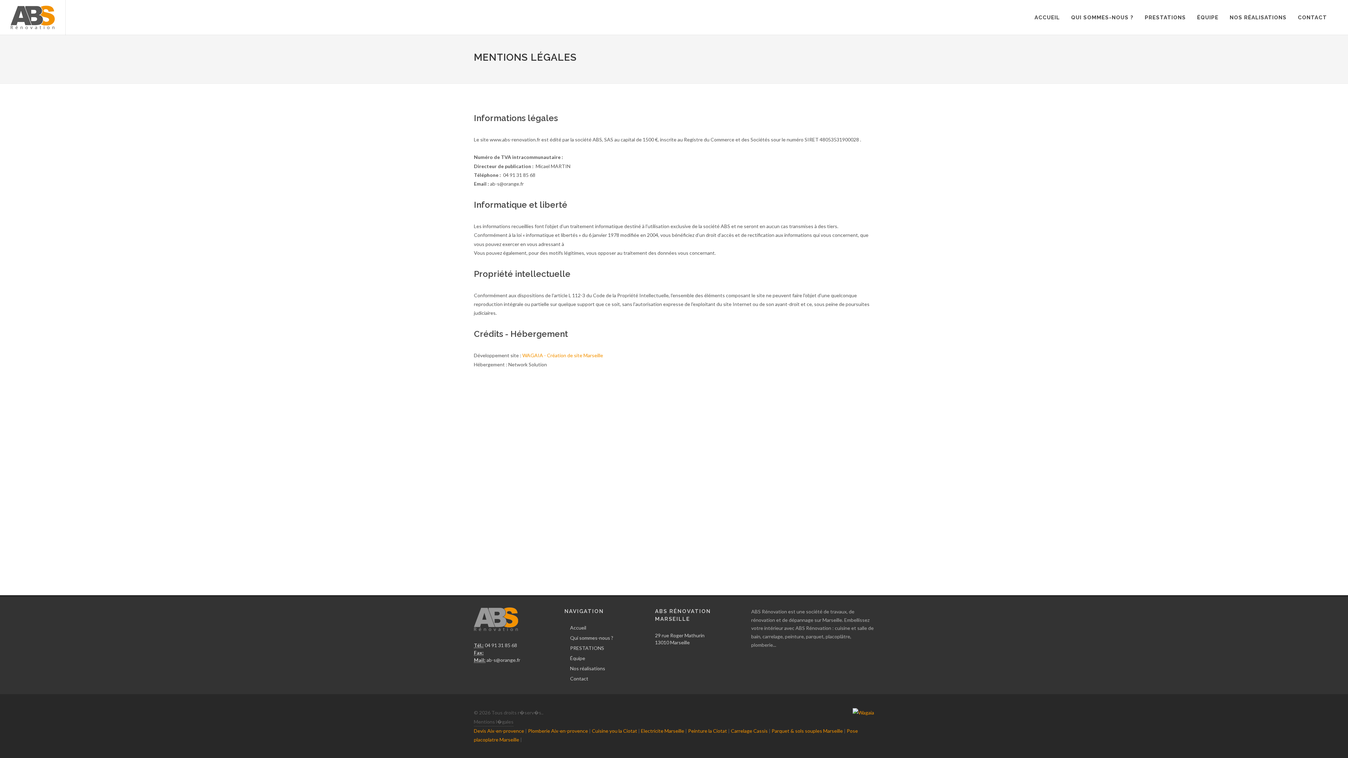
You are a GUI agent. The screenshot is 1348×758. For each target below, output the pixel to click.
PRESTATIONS (1165, 17)
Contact (1312, 17)
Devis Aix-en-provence (499, 731)
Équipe (1207, 17)
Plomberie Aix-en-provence (558, 731)
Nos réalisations (1258, 17)
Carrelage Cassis (749, 731)
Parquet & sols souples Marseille (807, 731)
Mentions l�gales (494, 722)
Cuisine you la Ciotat (614, 731)
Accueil (1047, 17)
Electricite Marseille (662, 731)
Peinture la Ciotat (707, 731)
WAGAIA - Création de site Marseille (562, 355)
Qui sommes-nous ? (1102, 17)
